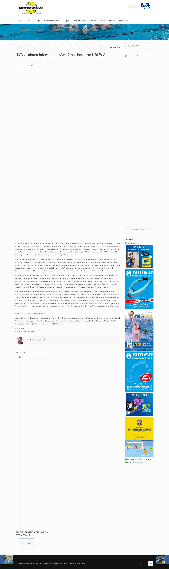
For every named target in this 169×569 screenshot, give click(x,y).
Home (129, 29)
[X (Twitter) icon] (143, 563)
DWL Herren (146, 29)
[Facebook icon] (140, 563)
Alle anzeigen (115, 47)
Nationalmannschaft (129, 32)
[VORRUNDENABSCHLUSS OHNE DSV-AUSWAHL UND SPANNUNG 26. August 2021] (162, 559)
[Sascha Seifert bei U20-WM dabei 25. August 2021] (6, 559)
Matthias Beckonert (37, 340)
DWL (136, 29)
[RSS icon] (145, 563)
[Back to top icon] (150, 563)
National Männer (145, 32)
